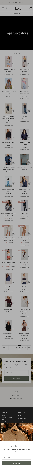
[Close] (30, 425)
